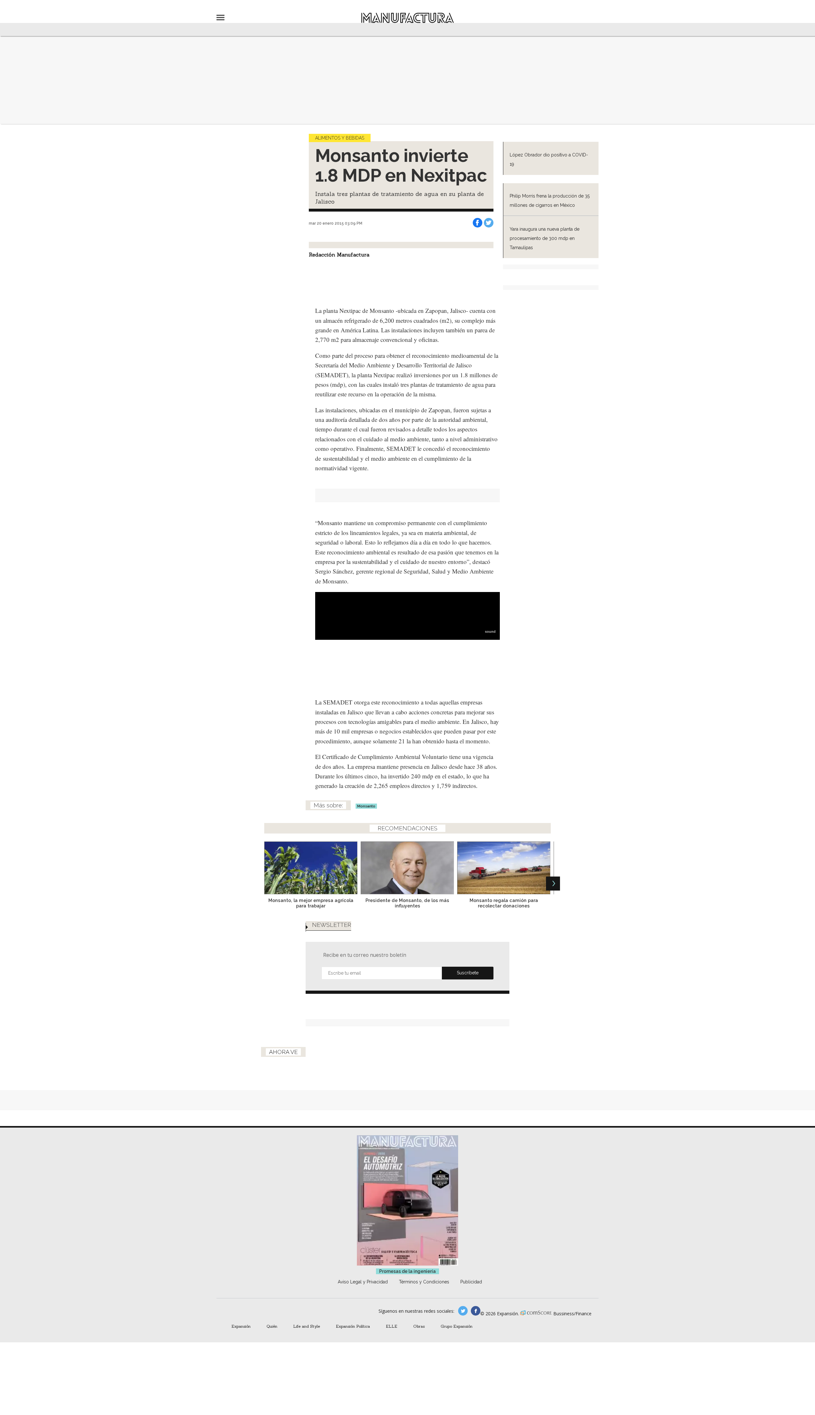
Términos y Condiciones (424, 1281)
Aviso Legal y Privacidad (363, 1281)
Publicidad (471, 1281)
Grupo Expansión (456, 1326)
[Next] (553, 884)
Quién (271, 1326)
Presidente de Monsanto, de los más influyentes (407, 903)
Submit (467, 973)
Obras (419, 1326)
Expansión (241, 1326)
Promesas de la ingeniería (407, 1271)
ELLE (391, 1326)
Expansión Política (353, 1326)
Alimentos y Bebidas (339, 138)
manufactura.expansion (475, 1311)
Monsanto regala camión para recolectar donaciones (504, 903)
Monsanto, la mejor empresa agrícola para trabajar (310, 903)
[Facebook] (477, 222)
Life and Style (306, 1326)
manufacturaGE (463, 1311)
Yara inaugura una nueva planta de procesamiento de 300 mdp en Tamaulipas (544, 238)
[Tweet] (488, 222)
